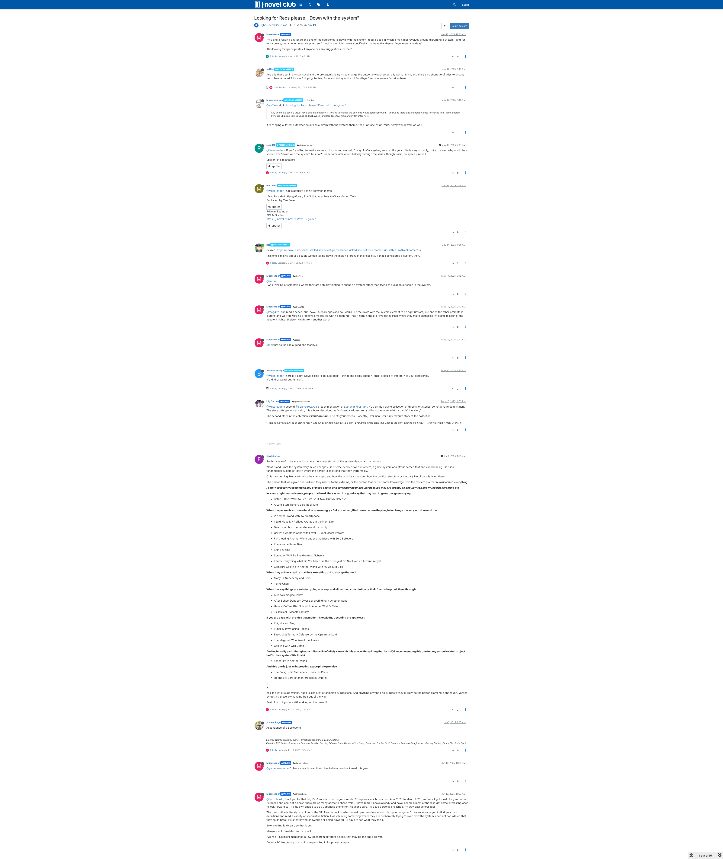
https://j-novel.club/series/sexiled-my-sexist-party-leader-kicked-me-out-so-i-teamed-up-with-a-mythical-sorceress (349, 250)
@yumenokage (302, 763)
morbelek (271, 185)
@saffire (310, 100)
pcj (268, 244)
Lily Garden (272, 401)
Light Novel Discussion (273, 25)
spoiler (275, 166)
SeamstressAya (275, 370)
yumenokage (273, 722)
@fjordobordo (301, 794)
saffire (270, 69)
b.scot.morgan (274, 100)
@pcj (297, 340)
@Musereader (305, 145)
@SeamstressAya (302, 401)
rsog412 (270, 145)
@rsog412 (299, 307)
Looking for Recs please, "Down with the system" (316, 105)
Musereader (273, 34)
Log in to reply (459, 25)
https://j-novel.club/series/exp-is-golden (291, 219)
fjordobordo (273, 456)
